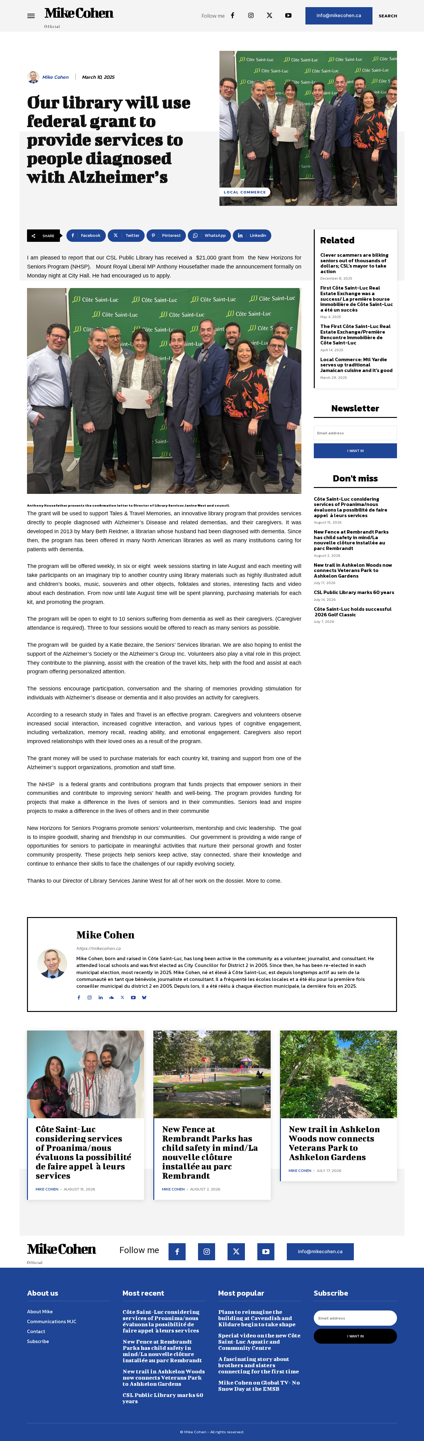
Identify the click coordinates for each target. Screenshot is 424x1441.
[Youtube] (288, 16)
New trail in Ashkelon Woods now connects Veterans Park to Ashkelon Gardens (353, 570)
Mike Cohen (55, 77)
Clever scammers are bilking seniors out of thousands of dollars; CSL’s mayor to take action (354, 263)
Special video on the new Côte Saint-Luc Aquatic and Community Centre (259, 1341)
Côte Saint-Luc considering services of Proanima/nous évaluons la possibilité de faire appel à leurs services (350, 507)
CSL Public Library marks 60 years (354, 592)
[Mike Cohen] (34, 77)
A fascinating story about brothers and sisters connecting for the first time (258, 1365)
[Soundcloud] (111, 996)
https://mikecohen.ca (98, 948)
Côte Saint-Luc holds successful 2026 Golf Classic (353, 611)
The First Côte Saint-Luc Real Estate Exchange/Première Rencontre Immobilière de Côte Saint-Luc (355, 334)
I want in (355, 451)
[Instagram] (251, 16)
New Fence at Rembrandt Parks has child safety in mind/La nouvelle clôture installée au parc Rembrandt (351, 540)
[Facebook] (232, 16)
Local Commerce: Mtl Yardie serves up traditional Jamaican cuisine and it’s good (356, 365)
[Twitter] (269, 16)
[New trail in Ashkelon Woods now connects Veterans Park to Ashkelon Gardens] (338, 1074)
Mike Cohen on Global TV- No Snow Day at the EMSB (259, 1385)
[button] (388, 16)
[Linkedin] (100, 996)
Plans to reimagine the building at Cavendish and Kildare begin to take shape (256, 1318)
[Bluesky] (144, 996)
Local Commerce (245, 192)
